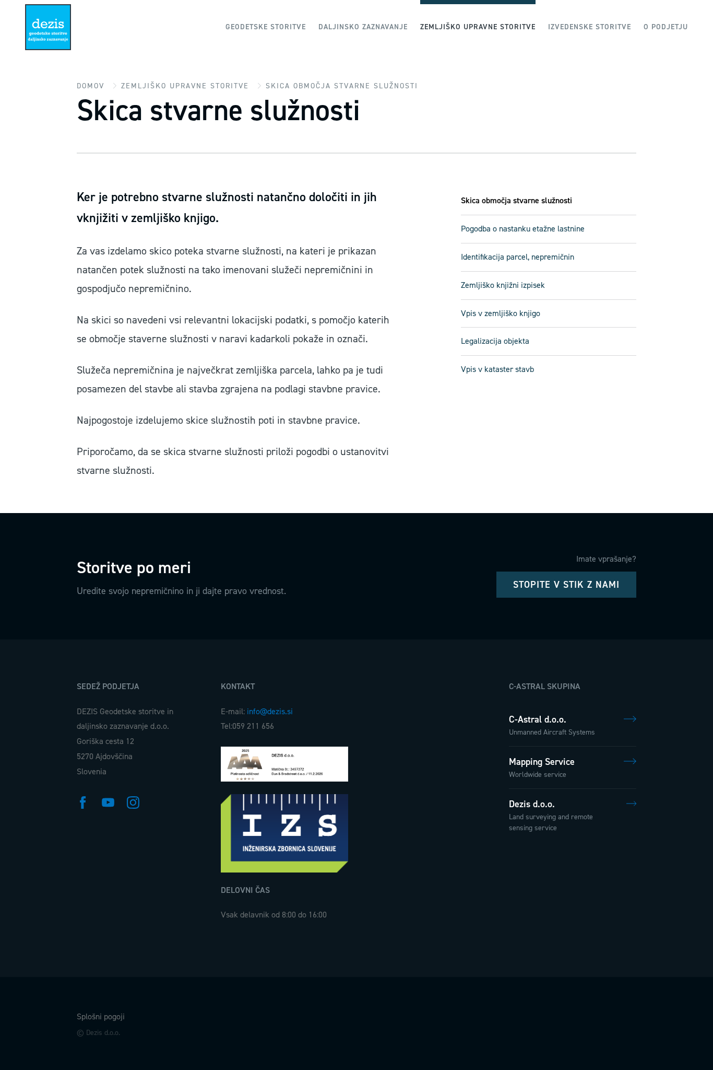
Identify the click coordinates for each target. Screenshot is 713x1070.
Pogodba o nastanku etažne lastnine (523, 228)
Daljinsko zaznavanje (363, 27)
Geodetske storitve (265, 27)
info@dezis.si (270, 711)
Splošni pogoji (101, 1016)
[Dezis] (48, 27)
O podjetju (666, 27)
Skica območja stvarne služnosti (516, 200)
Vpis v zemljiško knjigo (500, 313)
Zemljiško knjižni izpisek (503, 285)
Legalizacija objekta (495, 340)
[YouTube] (108, 801)
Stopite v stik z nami (566, 584)
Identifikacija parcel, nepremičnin (517, 256)
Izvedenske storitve (589, 27)
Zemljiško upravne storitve (478, 27)
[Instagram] (133, 801)
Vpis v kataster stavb (497, 369)
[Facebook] (83, 801)
